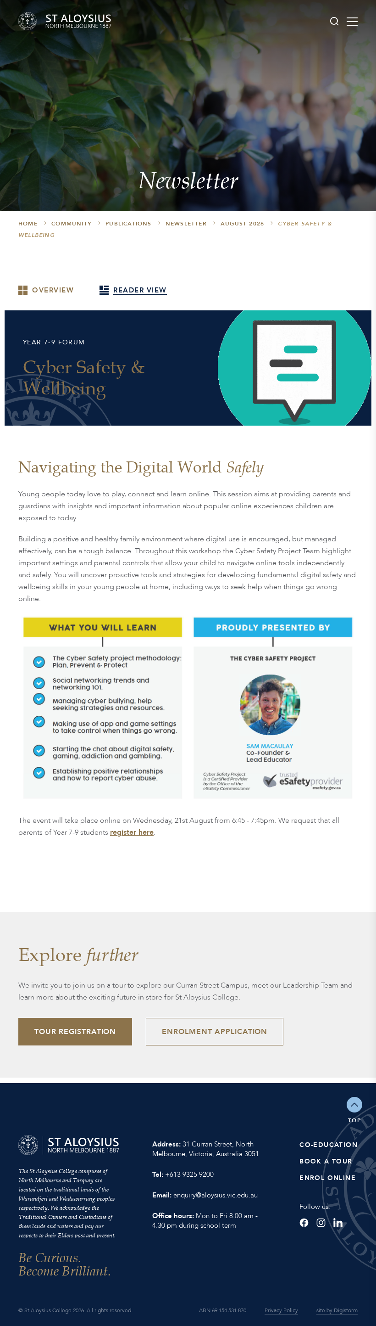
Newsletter (186, 223)
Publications (128, 223)
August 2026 (242, 223)
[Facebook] (304, 1222)
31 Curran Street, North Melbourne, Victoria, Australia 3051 (205, 1149)
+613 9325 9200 (189, 1174)
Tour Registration (75, 1032)
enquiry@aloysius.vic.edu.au (215, 1195)
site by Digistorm (337, 1310)
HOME (28, 223)
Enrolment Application (214, 1032)
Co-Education (328, 1145)
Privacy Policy (281, 1310)
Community (71, 223)
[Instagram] (321, 1222)
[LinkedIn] (338, 1222)
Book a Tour (325, 1161)
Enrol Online (327, 1178)
